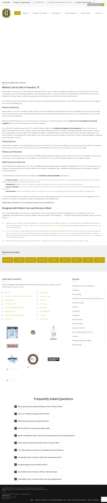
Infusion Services (10, 300)
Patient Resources (70, 13)
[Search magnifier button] (102, 4)
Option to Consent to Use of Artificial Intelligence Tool (50, 500)
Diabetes (7, 292)
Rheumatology (44, 319)
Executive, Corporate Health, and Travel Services (19, 296)
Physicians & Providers (40, 13)
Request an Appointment (22, 2)
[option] (7, 260)
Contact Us (98, 13)
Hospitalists (43, 307)
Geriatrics (43, 300)
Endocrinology (44, 292)
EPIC (32, 500)
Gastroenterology (45, 296)
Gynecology (43, 304)
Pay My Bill (6, 2)
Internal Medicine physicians (52, 225)
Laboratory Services (10, 304)
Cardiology (8, 319)
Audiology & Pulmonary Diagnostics (15, 315)
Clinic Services (56, 13)
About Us (25, 13)
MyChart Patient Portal (83, 2)
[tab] (88, 286)
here (7, 217)
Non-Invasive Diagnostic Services (14, 307)
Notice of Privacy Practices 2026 (77, 500)
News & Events (85, 13)
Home (17, 13)
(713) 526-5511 (39, 2)
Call (3, 196)
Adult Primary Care (10, 162)
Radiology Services (10, 311)
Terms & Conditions (93, 500)
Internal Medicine (45, 311)
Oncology (42, 315)
